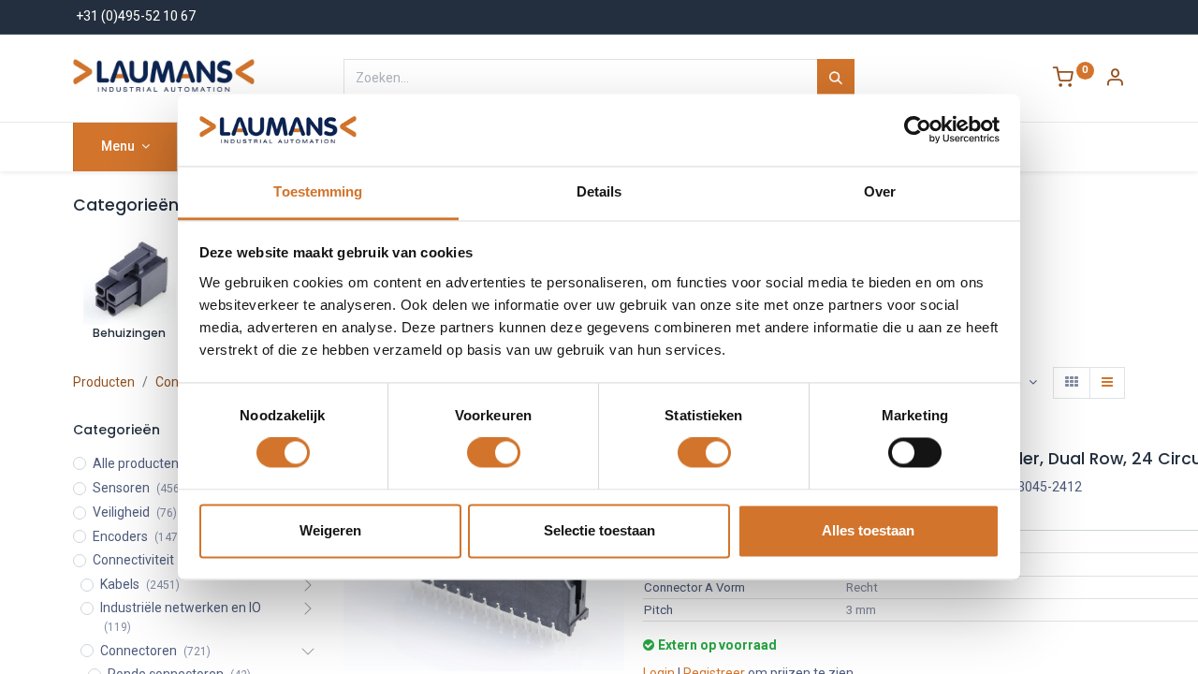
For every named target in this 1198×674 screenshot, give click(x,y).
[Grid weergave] (1071, 383)
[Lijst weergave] (1107, 383)
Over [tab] (880, 191)
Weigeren (330, 530)
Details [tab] (599, 191)
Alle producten (136, 463)
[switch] (493, 453)
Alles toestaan (868, 530)
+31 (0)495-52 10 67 (135, 15)
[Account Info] (1114, 79)
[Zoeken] (836, 77)
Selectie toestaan (599, 530)
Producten (104, 381)
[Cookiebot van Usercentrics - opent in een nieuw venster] (918, 130)
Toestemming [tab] (317, 191)
